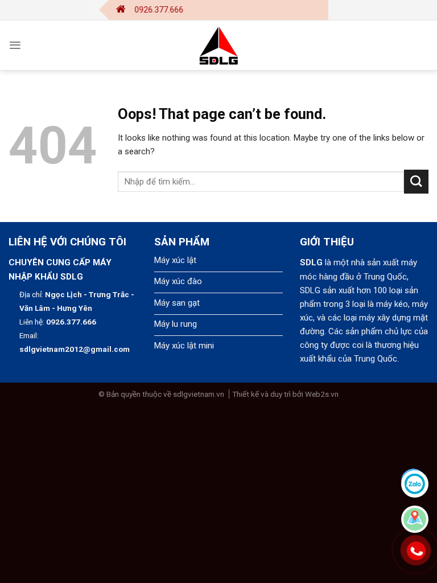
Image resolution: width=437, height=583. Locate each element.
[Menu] (15, 45)
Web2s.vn (322, 394)
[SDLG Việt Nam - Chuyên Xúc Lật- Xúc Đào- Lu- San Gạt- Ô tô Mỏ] (218, 45)
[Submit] (416, 182)
